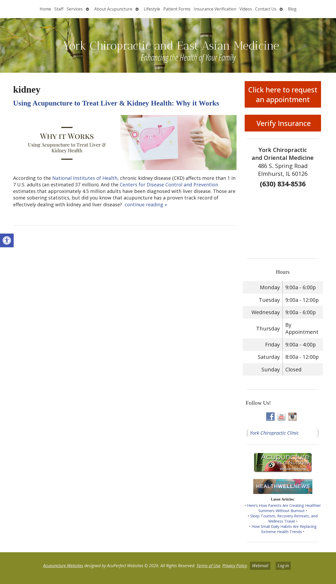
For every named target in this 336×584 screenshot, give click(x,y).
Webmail (260, 566)
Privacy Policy (234, 566)
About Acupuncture (113, 9)
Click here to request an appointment (282, 94)
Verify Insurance (283, 123)
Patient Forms (177, 9)
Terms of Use (208, 566)
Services (75, 9)
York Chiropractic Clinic (274, 433)
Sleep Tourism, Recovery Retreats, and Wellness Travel (284, 518)
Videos (245, 9)
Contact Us (265, 9)
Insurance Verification (215, 9)
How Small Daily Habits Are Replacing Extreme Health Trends (284, 529)
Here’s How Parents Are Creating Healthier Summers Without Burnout (284, 508)
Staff (59, 9)
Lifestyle (152, 9)
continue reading (146, 204)
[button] (7, 240)
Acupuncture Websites (63, 566)
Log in (283, 566)
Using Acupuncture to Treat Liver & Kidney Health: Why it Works (116, 103)
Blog (292, 9)
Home (45, 9)
